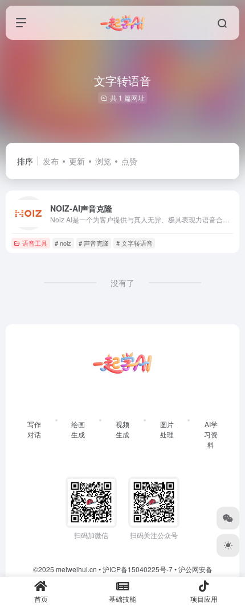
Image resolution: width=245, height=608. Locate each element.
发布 (51, 161)
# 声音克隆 (94, 242)
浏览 (103, 161)
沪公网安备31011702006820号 (151, 574)
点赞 (129, 161)
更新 (77, 161)
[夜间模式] (228, 545)
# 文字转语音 (134, 242)
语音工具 (34, 242)
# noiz (63, 242)
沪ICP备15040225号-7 (138, 569)
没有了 (122, 282)
